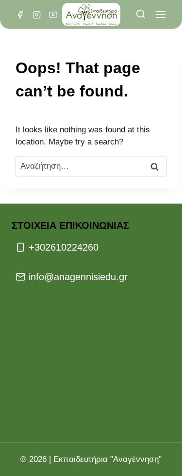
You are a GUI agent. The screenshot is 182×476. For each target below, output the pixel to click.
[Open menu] (160, 15)
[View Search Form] (140, 14)
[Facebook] (20, 14)
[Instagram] (36, 14)
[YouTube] (53, 14)
